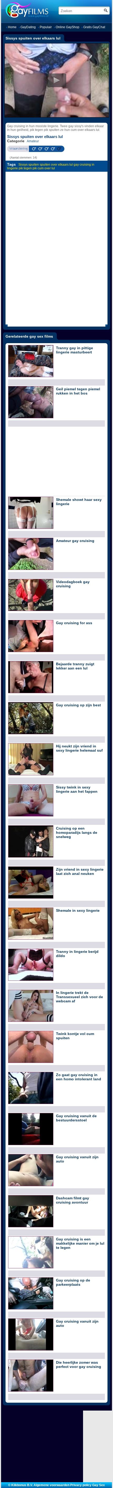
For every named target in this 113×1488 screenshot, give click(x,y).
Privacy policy (80, 1485)
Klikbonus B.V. (22, 1485)
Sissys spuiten (28, 164)
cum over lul (46, 168)
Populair (46, 27)
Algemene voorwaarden (51, 1485)
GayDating (28, 27)
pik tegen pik (28, 168)
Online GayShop (67, 27)
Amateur (33, 141)
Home (12, 27)
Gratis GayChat (94, 27)
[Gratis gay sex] (41, 10)
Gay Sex (98, 1485)
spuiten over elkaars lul (56, 164)
